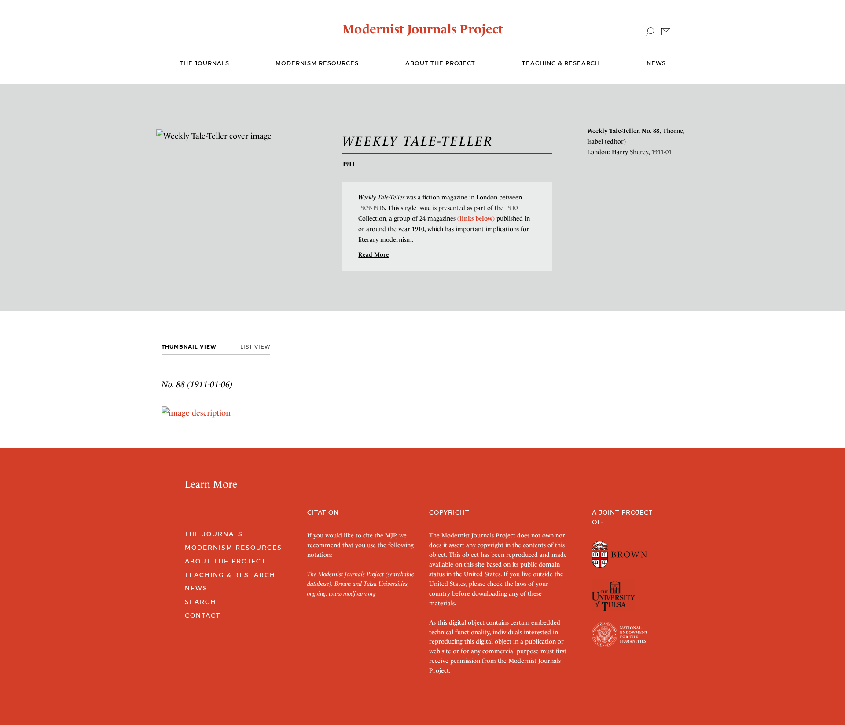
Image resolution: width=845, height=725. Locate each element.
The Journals (214, 534)
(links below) (476, 218)
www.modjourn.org (352, 593)
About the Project (440, 63)
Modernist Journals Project (422, 29)
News (656, 63)
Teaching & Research (561, 63)
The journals (204, 63)
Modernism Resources (317, 63)
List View (255, 346)
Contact (202, 615)
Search (200, 602)
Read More (373, 254)
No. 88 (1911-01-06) (197, 384)
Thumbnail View (189, 346)
